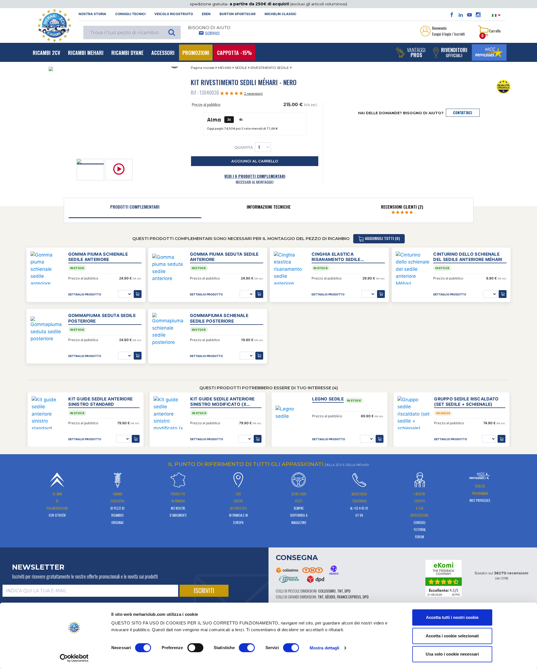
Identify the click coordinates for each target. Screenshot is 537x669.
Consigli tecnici (130, 14)
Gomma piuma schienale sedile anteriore (98, 256)
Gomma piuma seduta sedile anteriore (224, 256)
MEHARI (224, 68)
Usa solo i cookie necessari (452, 654)
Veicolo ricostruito (173, 14)
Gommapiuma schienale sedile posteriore (219, 318)
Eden (206, 14)
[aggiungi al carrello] (136, 439)
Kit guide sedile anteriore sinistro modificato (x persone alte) (222, 401)
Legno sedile (328, 399)
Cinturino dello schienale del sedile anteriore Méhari (467, 256)
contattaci (462, 112)
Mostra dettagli (325, 647)
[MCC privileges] (489, 52)
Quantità (243, 148)
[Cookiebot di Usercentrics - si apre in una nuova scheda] (74, 658)
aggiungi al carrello (254, 161)
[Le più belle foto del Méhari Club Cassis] (478, 15)
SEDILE (241, 68)
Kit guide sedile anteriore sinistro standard (100, 401)
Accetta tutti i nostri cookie (452, 617)
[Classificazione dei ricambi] (503, 86)
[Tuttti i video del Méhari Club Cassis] (469, 15)
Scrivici (212, 33)
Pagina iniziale (202, 68)
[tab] (135, 208)
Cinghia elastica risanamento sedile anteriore (336, 256)
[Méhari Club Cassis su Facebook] (451, 15)
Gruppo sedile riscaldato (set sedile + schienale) (466, 401)
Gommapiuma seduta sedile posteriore (102, 318)
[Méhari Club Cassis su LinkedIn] (460, 15)
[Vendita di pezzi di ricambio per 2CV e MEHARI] (54, 25)
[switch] (195, 647)
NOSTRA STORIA (92, 14)
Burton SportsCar (238, 14)
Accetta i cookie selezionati (452, 635)
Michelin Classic (280, 14)
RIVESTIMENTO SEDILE (270, 68)
